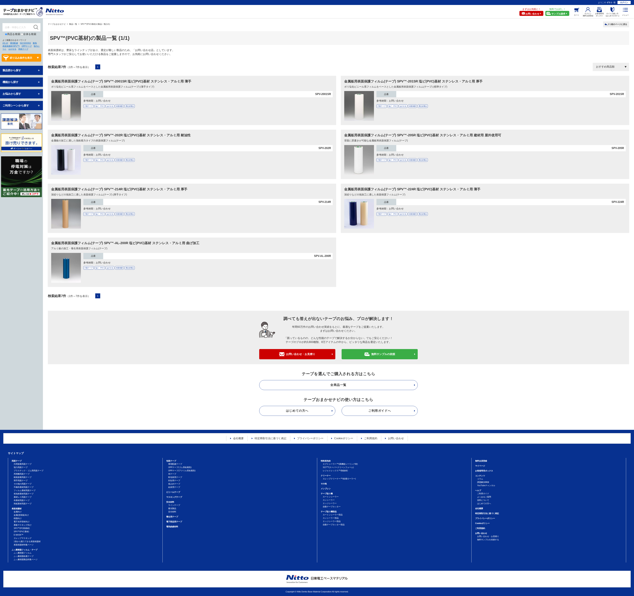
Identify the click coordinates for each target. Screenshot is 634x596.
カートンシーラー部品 (333, 515)
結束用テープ (174, 487)
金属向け (18, 512)
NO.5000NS (25, 43)
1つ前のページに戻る (617, 24)
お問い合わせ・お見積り (300, 354)
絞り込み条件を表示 (21, 57)
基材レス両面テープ (23, 497)
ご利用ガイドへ (379, 410)
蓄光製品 (172, 508)
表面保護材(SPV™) (11, 46)
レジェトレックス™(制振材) (335, 470)
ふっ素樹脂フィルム (23, 553)
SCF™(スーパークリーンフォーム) (338, 467)
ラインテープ (174, 505)
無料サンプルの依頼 (383, 354)
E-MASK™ (18, 535)
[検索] (35, 27)
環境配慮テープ (175, 464)
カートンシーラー (331, 497)
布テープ (172, 474)
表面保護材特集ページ (24, 545)
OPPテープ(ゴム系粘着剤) (180, 467)
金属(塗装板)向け (21, 515)
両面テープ (23, 49)
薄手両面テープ (21, 480)
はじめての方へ (297, 410)
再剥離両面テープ (22, 474)
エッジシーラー (330, 503)
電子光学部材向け (22, 522)
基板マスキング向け (23, 525)
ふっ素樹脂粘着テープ (24, 556)
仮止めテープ (174, 484)
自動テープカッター (332, 506)
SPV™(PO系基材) (22, 528)
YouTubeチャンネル (486, 485)
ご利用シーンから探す (16, 105)
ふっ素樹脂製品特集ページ (25, 559)
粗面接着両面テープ (23, 477)
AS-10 (5, 43)
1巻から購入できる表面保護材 (27, 541)
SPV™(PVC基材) (21, 531)
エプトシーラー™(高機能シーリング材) (340, 464)
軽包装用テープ (175, 477)
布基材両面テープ (22, 500)
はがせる (12, 49)
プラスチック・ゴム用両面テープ (28, 470)
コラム (480, 479)
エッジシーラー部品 (332, 521)
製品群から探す (12, 70)
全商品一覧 (338, 385)
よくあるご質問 (484, 497)
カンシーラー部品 (331, 518)
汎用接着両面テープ (23, 464)
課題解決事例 (483, 482)
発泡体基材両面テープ (24, 494)
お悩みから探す (12, 93)
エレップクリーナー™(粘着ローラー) (339, 479)
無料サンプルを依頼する (488, 540)
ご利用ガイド (483, 493)
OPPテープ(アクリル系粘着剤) (181, 470)
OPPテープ (27, 46)
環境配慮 (14, 43)
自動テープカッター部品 (334, 524)
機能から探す (10, 82)
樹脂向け (18, 518)
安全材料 (172, 512)
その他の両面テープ (23, 484)
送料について (483, 500)
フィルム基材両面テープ (24, 490)
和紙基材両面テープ (23, 504)
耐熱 (35, 43)
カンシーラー (329, 500)
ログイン (624, 2)
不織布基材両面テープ (24, 487)
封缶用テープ (174, 480)
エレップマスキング (23, 538)
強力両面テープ (21, 467)
